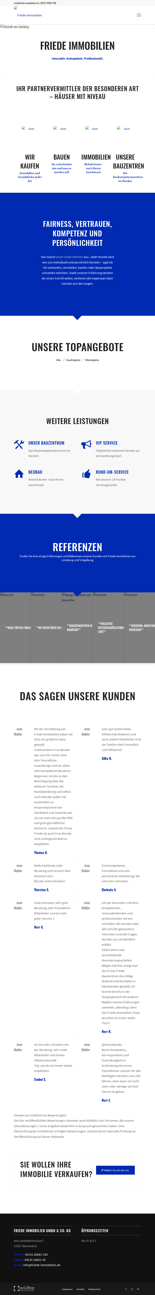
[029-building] (125, 134)
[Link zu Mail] (138, 1289)
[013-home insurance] (30, 134)
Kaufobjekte (73, 360)
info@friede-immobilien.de (41, 1265)
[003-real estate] (61, 134)
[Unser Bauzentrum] (19, 445)
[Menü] (139, 15)
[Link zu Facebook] (126, 1289)
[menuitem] (139, 15)
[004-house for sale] (93, 134)
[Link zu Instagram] (132, 1289)
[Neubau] (19, 474)
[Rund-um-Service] (86, 474)
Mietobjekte (92, 360)
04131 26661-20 (35, 1260)
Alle (58, 360)
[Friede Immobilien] (28, 15)
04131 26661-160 (36, 1254)
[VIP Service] (86, 445)
